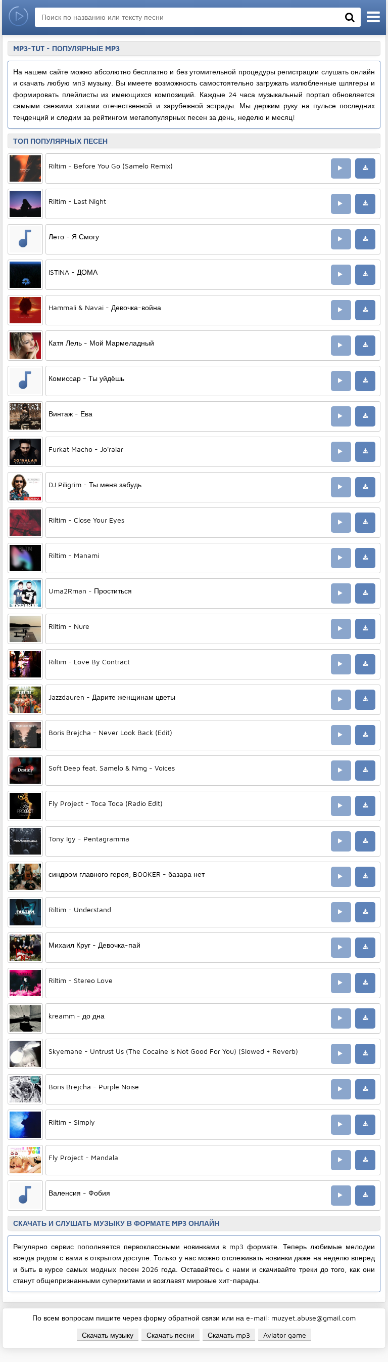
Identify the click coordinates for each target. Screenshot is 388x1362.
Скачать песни (171, 1335)
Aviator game (284, 1335)
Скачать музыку (107, 1335)
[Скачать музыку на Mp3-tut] (18, 17)
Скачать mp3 (229, 1335)
